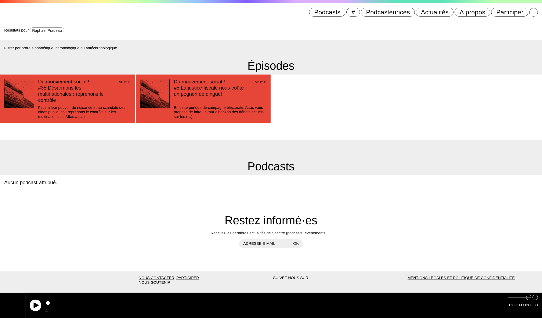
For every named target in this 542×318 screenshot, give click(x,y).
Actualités (435, 12)
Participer (509, 12)
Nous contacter (156, 278)
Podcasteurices (388, 12)
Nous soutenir (154, 282)
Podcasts (327, 12)
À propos (472, 12)
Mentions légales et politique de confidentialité (461, 278)
